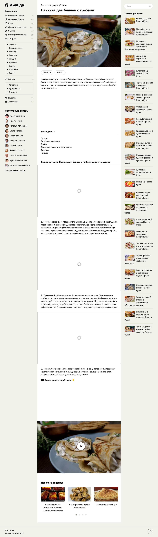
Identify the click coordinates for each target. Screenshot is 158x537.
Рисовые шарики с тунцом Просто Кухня (144, 134)
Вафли (12, 73)
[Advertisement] (79, 110)
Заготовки (13, 102)
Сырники (13, 55)
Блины (60, 72)
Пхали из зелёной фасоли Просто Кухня (144, 222)
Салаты (11, 31)
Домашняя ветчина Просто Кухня (143, 172)
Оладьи (12, 59)
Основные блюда (16, 19)
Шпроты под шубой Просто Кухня (142, 73)
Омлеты (12, 44)
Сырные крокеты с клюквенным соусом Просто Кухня (138, 274)
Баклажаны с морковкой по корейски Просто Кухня (138, 316)
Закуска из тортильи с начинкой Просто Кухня (138, 60)
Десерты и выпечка (17, 27)
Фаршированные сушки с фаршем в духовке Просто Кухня (139, 159)
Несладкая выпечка (17, 35)
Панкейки (13, 69)
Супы (10, 23)
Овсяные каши (15, 48)
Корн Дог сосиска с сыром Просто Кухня (144, 122)
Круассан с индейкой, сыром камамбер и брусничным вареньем (138, 45)
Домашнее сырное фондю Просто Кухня (144, 288)
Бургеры (13, 92)
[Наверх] (150, 531)
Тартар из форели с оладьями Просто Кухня (144, 85)
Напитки (12, 98)
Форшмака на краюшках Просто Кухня (144, 109)
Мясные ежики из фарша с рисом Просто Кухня (144, 97)
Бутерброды (14, 88)
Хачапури (13, 85)
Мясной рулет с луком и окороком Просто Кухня (144, 32)
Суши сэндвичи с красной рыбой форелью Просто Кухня (138, 330)
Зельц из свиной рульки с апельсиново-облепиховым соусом (138, 301)
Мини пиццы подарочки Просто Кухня (142, 234)
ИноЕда (17, 5)
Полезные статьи (16, 15)
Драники (13, 62)
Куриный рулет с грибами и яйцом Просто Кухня (144, 146)
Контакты (9, 530)
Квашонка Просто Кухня (144, 183)
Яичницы (13, 51)
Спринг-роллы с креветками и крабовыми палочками (137, 259)
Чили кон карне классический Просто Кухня (143, 195)
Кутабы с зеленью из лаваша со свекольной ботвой (139, 208)
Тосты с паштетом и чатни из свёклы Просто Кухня (144, 246)
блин (65, 369)
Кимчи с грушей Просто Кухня (143, 19)
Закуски (47, 72)
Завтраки (12, 38)
